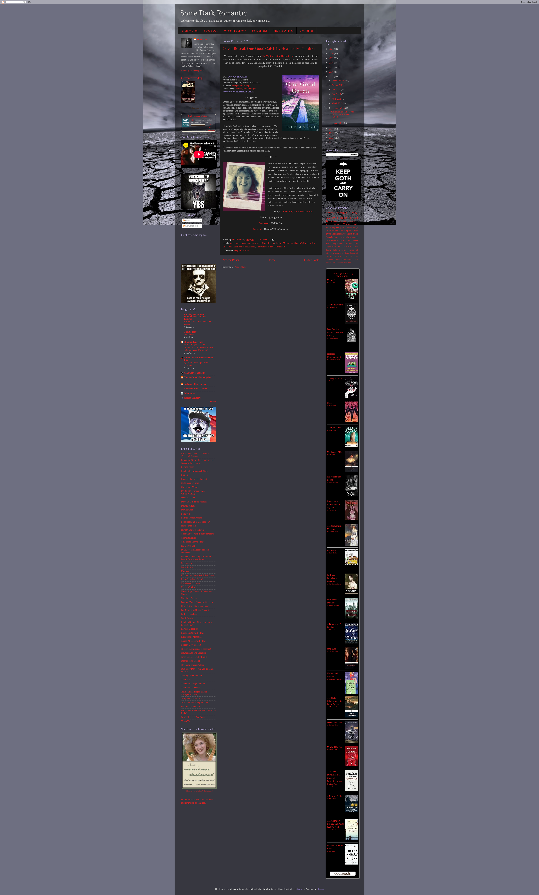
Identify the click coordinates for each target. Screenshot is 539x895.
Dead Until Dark (334, 722)
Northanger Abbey (335, 452)
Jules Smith (189, 393)
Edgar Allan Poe (333, 482)
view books (211, 130)
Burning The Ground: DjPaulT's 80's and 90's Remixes (195, 316)
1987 (328, 240)
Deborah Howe (333, 510)
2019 (331, 58)
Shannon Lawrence (193, 342)
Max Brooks (332, 787)
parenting (344, 221)
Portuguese (337, 234)
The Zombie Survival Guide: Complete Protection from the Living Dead (335, 778)
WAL (339, 246)
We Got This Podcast (190, 706)
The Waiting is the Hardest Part (277, 55)
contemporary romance (251, 243)
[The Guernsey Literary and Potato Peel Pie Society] (351, 839)
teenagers (340, 227)
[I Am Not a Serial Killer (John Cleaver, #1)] (351, 864)
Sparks (329, 243)
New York (339, 256)
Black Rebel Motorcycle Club (194, 471)
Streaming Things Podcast (192, 665)
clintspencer (299, 889)
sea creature (346, 262)
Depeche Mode (188, 497)
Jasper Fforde (187, 567)
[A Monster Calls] (351, 811)
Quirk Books (187, 618)
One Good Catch (230, 246)
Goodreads (264, 223)
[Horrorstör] (351, 564)
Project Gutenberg (189, 614)
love (341, 230)
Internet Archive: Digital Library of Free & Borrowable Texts (196, 557)
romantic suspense (247, 246)
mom (355, 243)
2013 (331, 133)
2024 (331, 49)
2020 (331, 53)
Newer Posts (230, 260)
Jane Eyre (331, 649)
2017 (331, 67)
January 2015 (338, 123)
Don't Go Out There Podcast (193, 502)
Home (272, 260)
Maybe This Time (335, 747)
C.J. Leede (332, 282)
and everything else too (195, 384)
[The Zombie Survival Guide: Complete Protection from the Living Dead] (351, 790)
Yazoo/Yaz (186, 721)
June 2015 (336, 94)
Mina (192, 120)
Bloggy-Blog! (190, 30)
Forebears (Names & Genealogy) (195, 522)
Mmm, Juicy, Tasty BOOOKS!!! (342, 275)
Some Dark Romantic (213, 13)
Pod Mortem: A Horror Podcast (195, 610)
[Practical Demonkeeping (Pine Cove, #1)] (351, 372)
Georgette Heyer (188, 538)
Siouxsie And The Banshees (193, 653)
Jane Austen (186, 563)
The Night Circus (334, 378)
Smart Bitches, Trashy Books (194, 657)
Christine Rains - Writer (195, 388)
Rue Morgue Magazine (191, 637)
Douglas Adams (188, 506)
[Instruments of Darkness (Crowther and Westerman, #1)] (351, 618)
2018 (331, 63)
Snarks (355, 240)
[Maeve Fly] (351, 299)
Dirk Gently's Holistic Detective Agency (335, 332)
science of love (342, 253)
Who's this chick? (235, 30)
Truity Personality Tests (191, 698)
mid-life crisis (352, 259)
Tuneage (347, 224)
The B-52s (185, 679)
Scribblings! (259, 30)
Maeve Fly (332, 280)
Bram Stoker (332, 405)
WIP (346, 256)
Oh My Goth (345, 240)
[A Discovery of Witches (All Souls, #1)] (351, 643)
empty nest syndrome (342, 243)
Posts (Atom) (240, 267)
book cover (234, 243)
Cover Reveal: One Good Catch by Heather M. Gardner (269, 48)
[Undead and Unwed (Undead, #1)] (351, 693)
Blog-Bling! (306, 30)
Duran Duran (187, 510)
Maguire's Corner (241, 250)
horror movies (336, 213)
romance (354, 237)
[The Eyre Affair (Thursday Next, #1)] (351, 446)
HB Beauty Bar (188, 546)
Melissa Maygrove (192, 398)
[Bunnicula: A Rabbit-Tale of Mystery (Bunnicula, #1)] (351, 519)
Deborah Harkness (334, 630)
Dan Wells (332, 851)
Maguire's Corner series (304, 243)
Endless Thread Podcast (191, 518)
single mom (331, 246)
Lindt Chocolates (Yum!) (192, 579)
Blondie (184, 475)
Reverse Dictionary (189, 629)
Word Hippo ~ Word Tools (193, 717)
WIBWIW (347, 246)
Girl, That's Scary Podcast (192, 542)
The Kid (353, 217)
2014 (331, 129)
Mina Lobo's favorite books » (203, 108)
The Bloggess (190, 332)
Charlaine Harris (333, 725)
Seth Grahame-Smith (335, 584)
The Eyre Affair (334, 427)
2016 (331, 72)
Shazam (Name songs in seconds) (196, 649)
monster (342, 250)
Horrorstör (331, 550)
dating (328, 250)
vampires (347, 230)
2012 (331, 138)
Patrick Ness (332, 799)
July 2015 (336, 89)
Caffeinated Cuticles (190, 483)
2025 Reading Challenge (198, 115)
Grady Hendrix (333, 553)
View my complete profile (192, 70)
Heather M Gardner (284, 243)
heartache (345, 237)
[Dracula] (351, 421)
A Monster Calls (334, 796)
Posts (187, 220)
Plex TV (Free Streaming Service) (196, 606)
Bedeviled (354, 253)
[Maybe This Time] (351, 765)
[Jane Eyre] (351, 668)
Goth (332, 256)
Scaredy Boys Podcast (191, 645)
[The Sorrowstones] (351, 323)
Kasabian (185, 571)
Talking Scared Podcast (191, 675)
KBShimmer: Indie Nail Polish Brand (197, 575)
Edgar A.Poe (186, 514)
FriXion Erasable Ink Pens (193, 530)
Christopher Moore (189, 487)
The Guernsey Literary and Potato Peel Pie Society (335, 824)
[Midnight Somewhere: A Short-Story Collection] (188, 102)
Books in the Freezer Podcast (194, 479)
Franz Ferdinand (188, 526)
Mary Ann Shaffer (334, 830)
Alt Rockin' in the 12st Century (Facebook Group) (195, 454)
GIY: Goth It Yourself (194, 373)
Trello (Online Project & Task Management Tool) (194, 693)
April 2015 (337, 99)
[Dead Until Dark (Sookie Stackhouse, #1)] (351, 742)
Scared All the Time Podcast (193, 641)
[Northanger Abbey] (351, 471)
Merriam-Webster (189, 587)
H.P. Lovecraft (333, 707)
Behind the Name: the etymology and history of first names (197, 461)
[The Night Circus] (351, 397)
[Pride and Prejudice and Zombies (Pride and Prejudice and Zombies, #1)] (351, 594)
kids (335, 250)
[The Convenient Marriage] (351, 545)
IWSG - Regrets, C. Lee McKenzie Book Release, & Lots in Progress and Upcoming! (198, 347)
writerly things (351, 227)
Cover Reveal (268, 243)
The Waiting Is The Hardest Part (270, 246)
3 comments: (262, 239)
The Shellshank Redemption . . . (198, 378)
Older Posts (311, 260)
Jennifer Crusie (333, 749)
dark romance (332, 221)
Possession (347, 234)
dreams (344, 259)
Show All (213, 401)
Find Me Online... (283, 30)
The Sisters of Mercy (190, 687)
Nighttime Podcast (189, 598)
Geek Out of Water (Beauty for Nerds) (198, 534)
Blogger (320, 889)
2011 (331, 142)
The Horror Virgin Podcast (193, 683)
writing (337, 224)
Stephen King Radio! (190, 661)
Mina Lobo (202, 39)
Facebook (258, 229)
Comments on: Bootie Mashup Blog (198, 358)
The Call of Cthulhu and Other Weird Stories (335, 701)
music (355, 234)
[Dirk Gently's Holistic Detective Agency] (351, 341)
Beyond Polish (187, 467)
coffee (355, 246)
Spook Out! (211, 30)
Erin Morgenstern (334, 381)
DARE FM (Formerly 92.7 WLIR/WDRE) (193, 492)
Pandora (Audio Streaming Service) (197, 602)
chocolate (329, 259)
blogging (342, 217)
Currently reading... (192, 77)
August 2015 (338, 85)
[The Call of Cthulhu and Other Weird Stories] (351, 717)
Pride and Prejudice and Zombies (333, 578)
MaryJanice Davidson (190, 583)
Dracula (334, 240)
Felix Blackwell (333, 307)
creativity (337, 259)
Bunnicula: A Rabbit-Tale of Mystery (333, 504)
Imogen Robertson (334, 605)
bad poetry (353, 256)
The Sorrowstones (335, 304)
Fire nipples (189, 334)
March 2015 (337, 103)
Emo (327, 256)
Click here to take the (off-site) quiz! (199, 791)
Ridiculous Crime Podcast (192, 633)
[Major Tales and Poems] (351, 495)
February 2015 (338, 108)
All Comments (191, 226)
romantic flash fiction (334, 262)
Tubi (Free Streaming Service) (194, 702)
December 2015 (339, 80)
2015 (331, 76)
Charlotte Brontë (333, 651)
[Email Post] (272, 239)
